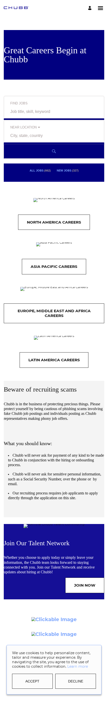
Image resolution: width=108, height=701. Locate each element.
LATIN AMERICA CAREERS (54, 360)
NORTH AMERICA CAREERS (54, 222)
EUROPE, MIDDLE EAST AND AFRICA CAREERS (54, 313)
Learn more (77, 666)
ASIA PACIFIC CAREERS (54, 266)
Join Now (84, 585)
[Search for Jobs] (54, 151)
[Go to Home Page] (16, 8)
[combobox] (54, 111)
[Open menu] (100, 8)
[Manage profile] (90, 8)
